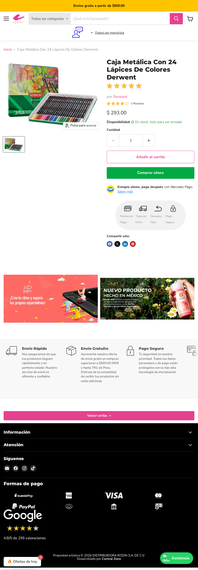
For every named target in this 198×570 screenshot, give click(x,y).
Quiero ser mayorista (109, 33)
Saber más (125, 191)
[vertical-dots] (23, 530)
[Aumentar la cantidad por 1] (149, 140)
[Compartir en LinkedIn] (125, 244)
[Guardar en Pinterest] (133, 244)
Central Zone (111, 559)
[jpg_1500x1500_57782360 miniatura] (14, 144)
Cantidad (113, 130)
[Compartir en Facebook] (110, 244)
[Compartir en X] (117, 244)
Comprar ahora (150, 172)
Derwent (120, 96)
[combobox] (120, 18)
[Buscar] (176, 18)
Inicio (8, 49)
